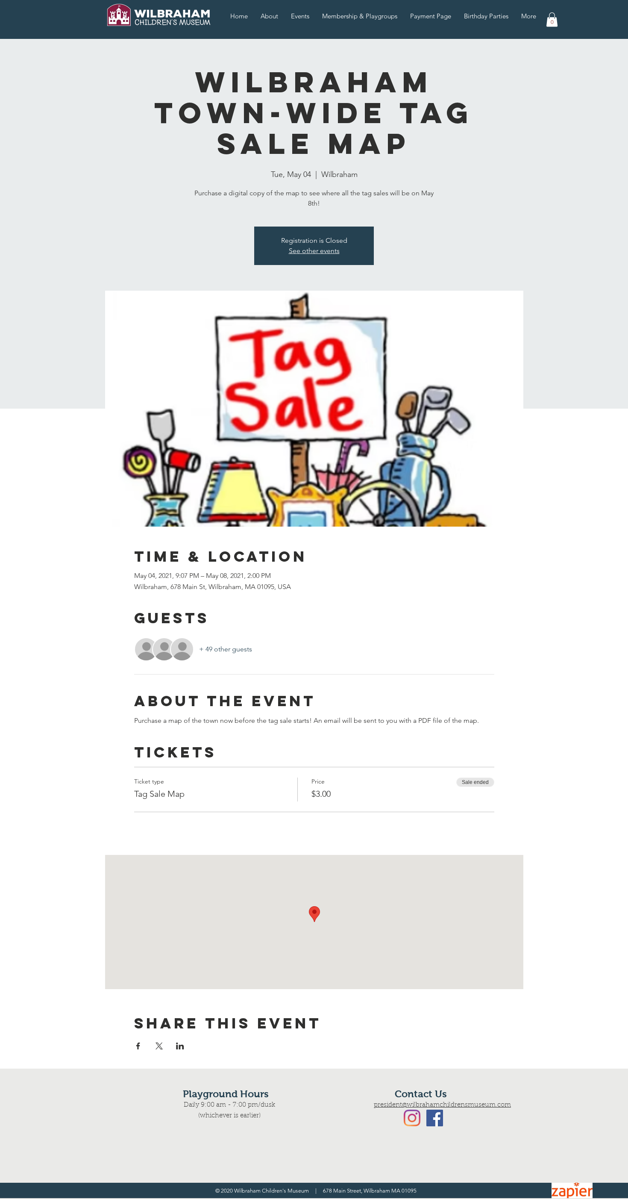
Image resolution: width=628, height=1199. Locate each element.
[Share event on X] (159, 1046)
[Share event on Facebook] (138, 1046)
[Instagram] (412, 1118)
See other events (314, 251)
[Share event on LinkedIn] (180, 1046)
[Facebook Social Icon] (434, 1118)
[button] (552, 19)
